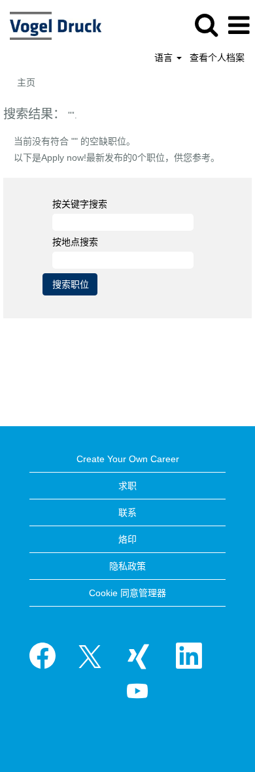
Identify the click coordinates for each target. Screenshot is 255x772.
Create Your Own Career (127, 459)
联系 (127, 512)
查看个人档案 (217, 57)
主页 (26, 82)
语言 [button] (164, 57)
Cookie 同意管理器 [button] (127, 593)
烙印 (127, 539)
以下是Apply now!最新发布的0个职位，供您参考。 (117, 157)
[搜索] (206, 24)
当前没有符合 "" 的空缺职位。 (74, 141)
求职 (127, 485)
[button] (238, 25)
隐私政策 (127, 566)
